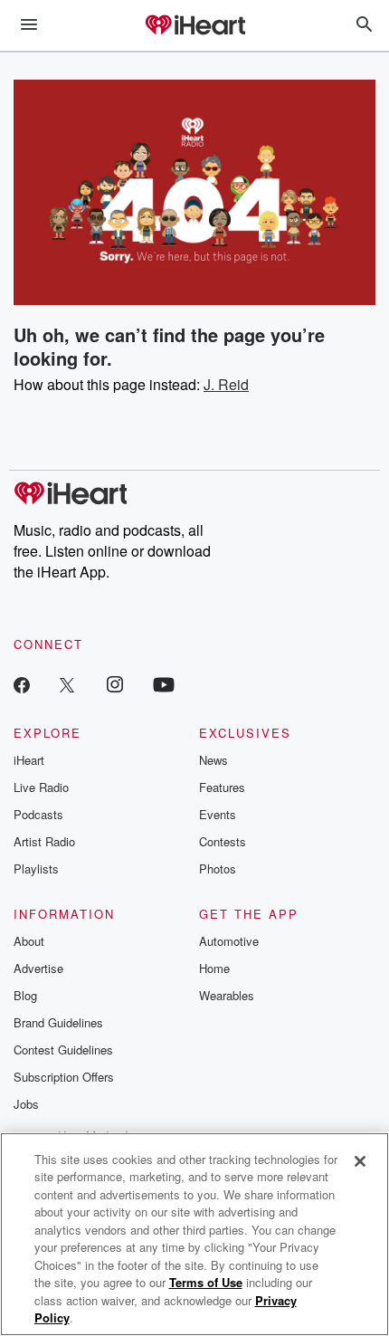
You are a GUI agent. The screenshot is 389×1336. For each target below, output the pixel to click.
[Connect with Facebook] (22, 684)
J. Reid (226, 384)
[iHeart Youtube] (164, 684)
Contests (222, 841)
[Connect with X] (67, 684)
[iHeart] (194, 26)
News (213, 759)
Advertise (38, 968)
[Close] (360, 1161)
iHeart (29, 759)
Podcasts (38, 814)
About (29, 941)
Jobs (26, 1103)
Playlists (36, 868)
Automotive (229, 941)
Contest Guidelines (63, 1049)
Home (214, 968)
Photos (217, 868)
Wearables (226, 995)
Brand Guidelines (58, 1022)
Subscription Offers (64, 1076)
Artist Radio (44, 841)
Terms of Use (205, 1282)
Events (217, 814)
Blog (25, 995)
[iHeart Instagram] (115, 684)
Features (222, 787)
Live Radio (41, 787)
